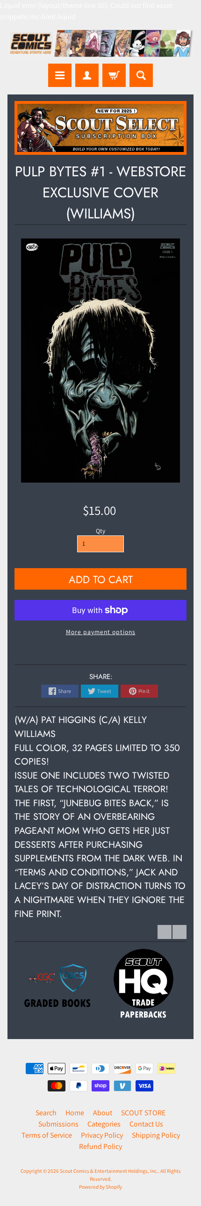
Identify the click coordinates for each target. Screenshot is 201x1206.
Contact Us (146, 1124)
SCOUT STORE (143, 1113)
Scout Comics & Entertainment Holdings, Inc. (109, 1171)
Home (74, 1113)
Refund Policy (100, 1146)
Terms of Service (47, 1135)
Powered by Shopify (100, 1187)
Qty (100, 531)
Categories (104, 1124)
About (102, 1113)
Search (46, 1113)
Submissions (58, 1124)
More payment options (101, 632)
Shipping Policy (156, 1135)
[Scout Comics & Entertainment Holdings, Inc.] (100, 44)
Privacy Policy (102, 1135)
